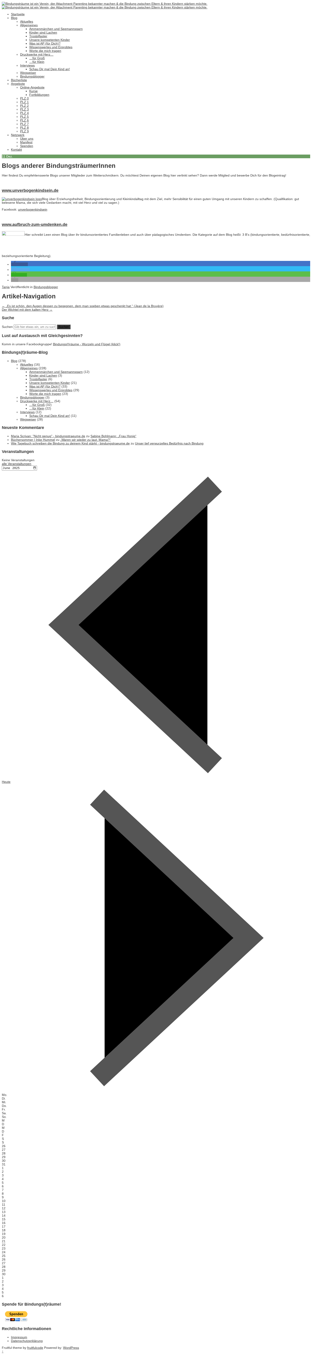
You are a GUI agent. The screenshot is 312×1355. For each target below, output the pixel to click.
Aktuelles (26, 21)
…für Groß (37, 58)
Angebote (18, 84)
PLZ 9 (24, 131)
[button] (19, 264)
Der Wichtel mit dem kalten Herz (27, 309)
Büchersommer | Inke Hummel (33, 440)
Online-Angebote (32, 87)
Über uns (26, 138)
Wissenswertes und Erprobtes (50, 47)
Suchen (7, 327)
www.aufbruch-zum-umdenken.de (34, 224)
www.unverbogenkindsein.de (30, 190)
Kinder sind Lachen (43, 32)
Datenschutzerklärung (27, 1341)
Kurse (33, 91)
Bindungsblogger (32, 76)
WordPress (71, 1348)
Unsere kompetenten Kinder (49, 40)
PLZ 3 (24, 109)
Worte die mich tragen (45, 51)
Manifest (26, 142)
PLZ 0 (24, 98)
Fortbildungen (39, 94)
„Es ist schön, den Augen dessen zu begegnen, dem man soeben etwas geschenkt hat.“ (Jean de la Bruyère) (83, 306)
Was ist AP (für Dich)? (45, 43)
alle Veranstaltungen (16, 464)
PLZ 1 (24, 102)
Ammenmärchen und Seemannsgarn (56, 29)
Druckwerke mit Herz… (36, 54)
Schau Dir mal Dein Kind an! (49, 69)
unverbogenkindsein (32, 209)
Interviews (27, 65)
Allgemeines (29, 25)
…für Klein (36, 62)
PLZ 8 (24, 127)
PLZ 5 (24, 116)
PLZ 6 (24, 120)
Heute (6, 782)
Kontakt (16, 149)
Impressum (19, 1337)
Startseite (18, 14)
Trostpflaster (38, 36)
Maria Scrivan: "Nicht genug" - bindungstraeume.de (48, 436)
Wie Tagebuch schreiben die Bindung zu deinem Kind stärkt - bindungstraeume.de (70, 443)
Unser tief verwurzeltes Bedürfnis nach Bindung (169, 443)
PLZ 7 (24, 124)
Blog (14, 18)
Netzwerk (17, 135)
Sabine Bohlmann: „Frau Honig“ (113, 436)
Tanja (6, 287)
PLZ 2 (24, 105)
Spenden (26, 146)
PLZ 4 (24, 113)
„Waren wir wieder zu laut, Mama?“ (85, 440)
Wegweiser (28, 73)
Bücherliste (19, 80)
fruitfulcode (35, 1348)
